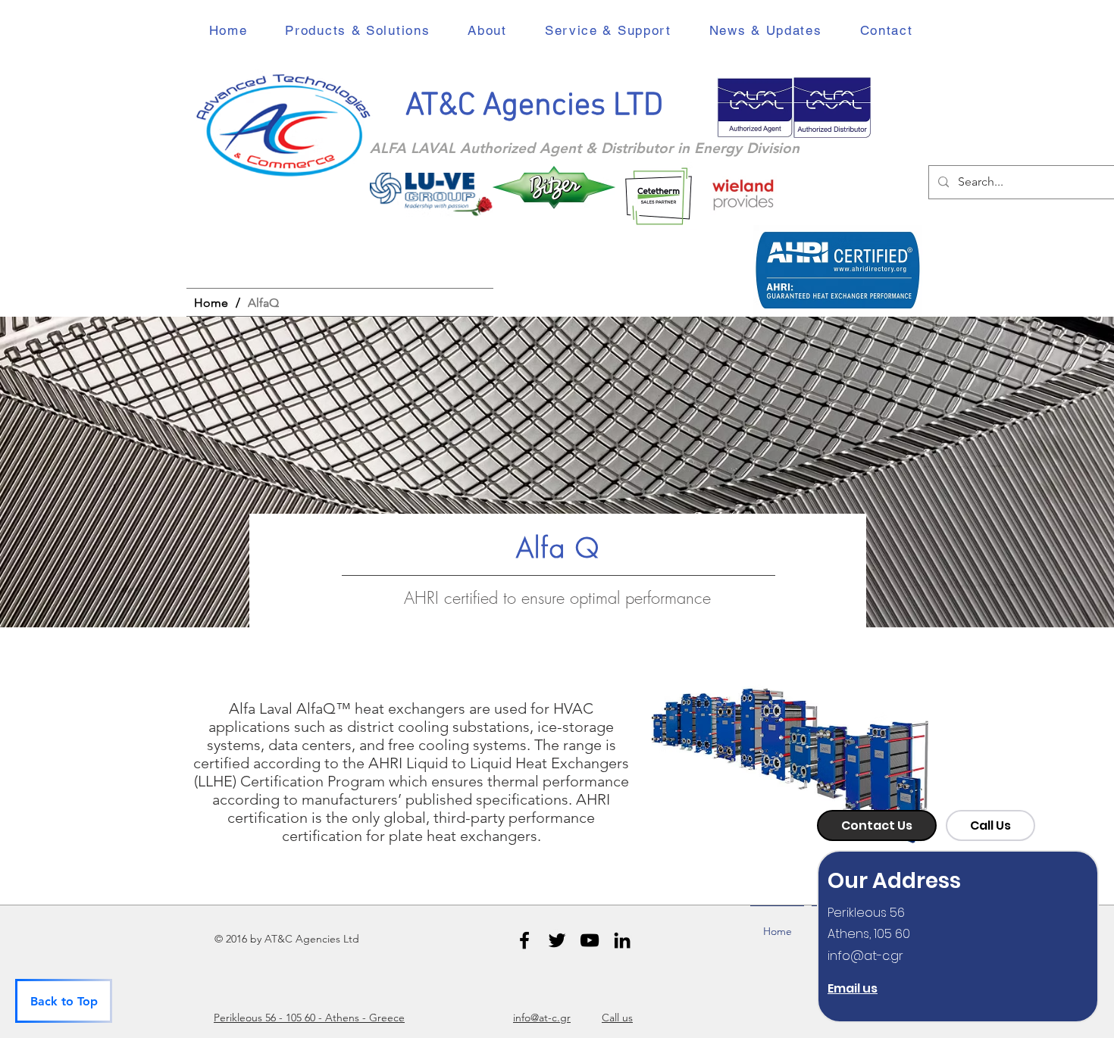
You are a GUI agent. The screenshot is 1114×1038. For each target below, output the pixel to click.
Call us (617, 1017)
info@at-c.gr (865, 956)
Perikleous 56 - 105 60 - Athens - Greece (309, 1017)
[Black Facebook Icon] (524, 940)
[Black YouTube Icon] (589, 940)
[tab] (877, 825)
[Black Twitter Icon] (557, 940)
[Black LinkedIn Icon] (622, 940)
